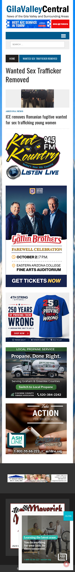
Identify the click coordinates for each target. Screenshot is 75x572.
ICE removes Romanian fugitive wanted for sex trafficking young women (36, 119)
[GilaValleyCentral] (37, 12)
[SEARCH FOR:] (37, 44)
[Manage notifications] (66, 564)
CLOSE (68, 516)
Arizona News (14, 111)
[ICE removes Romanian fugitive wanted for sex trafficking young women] (37, 105)
